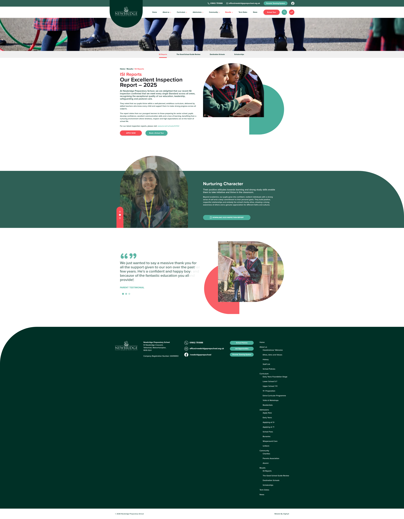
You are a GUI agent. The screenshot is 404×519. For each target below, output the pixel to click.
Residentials (268, 405)
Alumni (265, 463)
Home (154, 12)
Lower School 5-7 (270, 381)
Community (213, 12)
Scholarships (239, 54)
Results (228, 12)
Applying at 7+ (269, 427)
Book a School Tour (156, 133)
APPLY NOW (131, 133)
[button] (120, 212)
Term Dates (243, 12)
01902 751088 (196, 342)
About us (166, 12)
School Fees (268, 431)
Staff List (266, 364)
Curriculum (181, 12)
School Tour (271, 12)
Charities (266, 453)
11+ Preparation (269, 391)
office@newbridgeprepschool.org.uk (207, 348)
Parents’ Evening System (275, 3)
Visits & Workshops (270, 400)
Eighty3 (286, 514)
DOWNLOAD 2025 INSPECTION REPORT (228, 217)
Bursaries (266, 436)
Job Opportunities (242, 348)
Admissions (197, 12)
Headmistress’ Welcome (273, 350)
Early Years (267, 417)
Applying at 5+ (269, 422)
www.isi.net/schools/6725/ (168, 126)
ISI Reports (163, 54)
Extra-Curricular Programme (274, 395)
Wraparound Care (270, 441)
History (266, 359)
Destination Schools (217, 54)
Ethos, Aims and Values (272, 354)
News (255, 12)
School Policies (242, 343)
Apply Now (267, 412)
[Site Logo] (126, 11)
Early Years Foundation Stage (275, 376)
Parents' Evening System (241, 354)
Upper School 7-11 (270, 386)
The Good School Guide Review (188, 54)
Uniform (266, 446)
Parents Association (271, 458)
